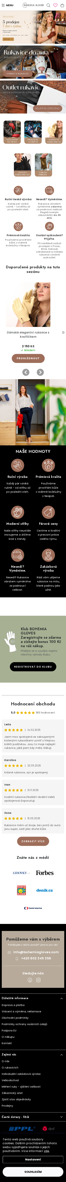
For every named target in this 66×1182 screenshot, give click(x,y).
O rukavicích (10, 1067)
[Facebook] (30, 980)
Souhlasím (33, 1172)
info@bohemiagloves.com (36, 952)
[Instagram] (38, 980)
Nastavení (33, 1159)
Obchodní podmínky (15, 1018)
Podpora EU (9, 1030)
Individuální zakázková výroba (21, 1074)
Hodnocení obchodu (33, 703)
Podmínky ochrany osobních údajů (24, 1024)
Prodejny (7, 1106)
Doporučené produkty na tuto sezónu (33, 269)
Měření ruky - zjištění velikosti (21, 1086)
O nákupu (8, 1037)
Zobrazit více (33, 841)
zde (46, 1151)
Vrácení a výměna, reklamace (21, 1011)
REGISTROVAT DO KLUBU (33, 666)
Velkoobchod (10, 1080)
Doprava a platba (13, 1005)
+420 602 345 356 (36, 958)
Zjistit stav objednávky (16, 1099)
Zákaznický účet (12, 1093)
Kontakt (7, 1043)
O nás (6, 1061)
